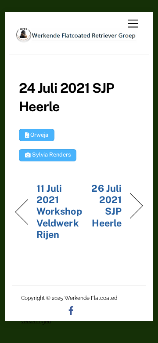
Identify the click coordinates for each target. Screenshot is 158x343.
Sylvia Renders (51, 154)
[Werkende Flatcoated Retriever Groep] (76, 39)
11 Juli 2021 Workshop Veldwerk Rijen (59, 211)
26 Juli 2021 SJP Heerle (102, 205)
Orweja (38, 134)
